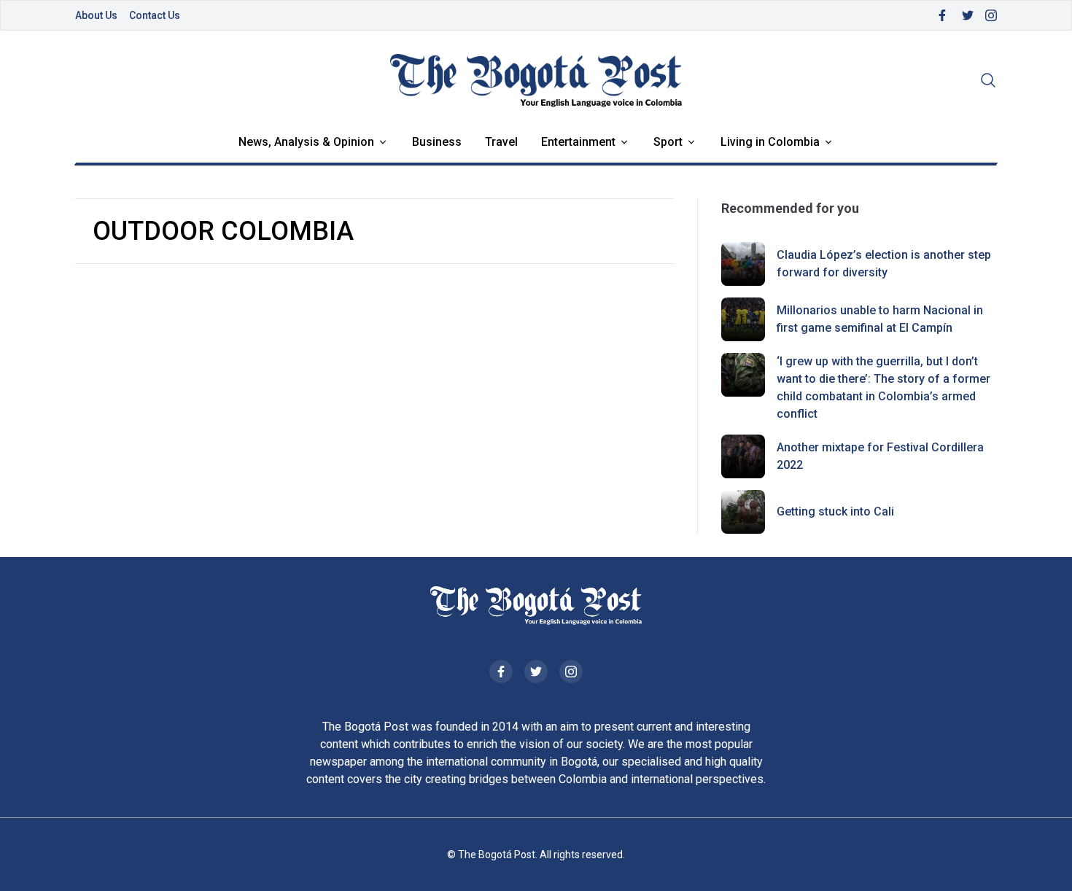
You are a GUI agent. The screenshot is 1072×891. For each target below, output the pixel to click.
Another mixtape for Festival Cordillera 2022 (880, 456)
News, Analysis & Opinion (306, 142)
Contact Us (154, 15)
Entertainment (578, 142)
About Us (96, 15)
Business (437, 142)
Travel (501, 142)
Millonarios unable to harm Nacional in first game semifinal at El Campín (880, 319)
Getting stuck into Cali (835, 511)
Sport (668, 142)
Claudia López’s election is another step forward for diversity (884, 263)
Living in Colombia (770, 142)
